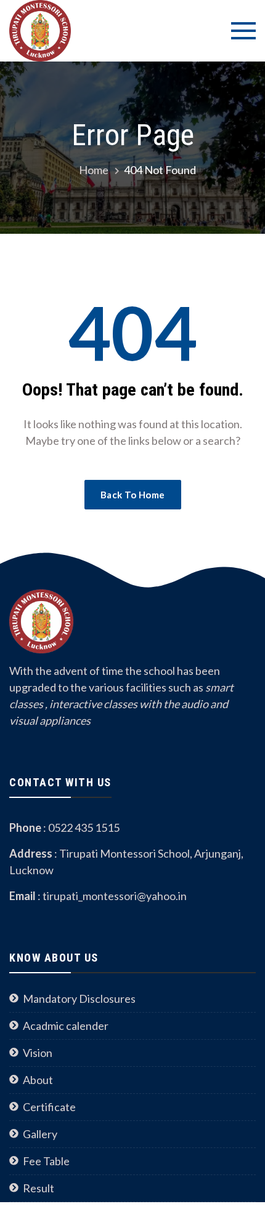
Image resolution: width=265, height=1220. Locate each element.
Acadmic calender (65, 1025)
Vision (37, 1052)
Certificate (49, 1107)
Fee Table (46, 1161)
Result (38, 1188)
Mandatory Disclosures (79, 998)
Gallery (40, 1134)
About (38, 1079)
